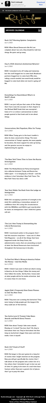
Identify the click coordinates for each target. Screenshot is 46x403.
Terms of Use (14, 402)
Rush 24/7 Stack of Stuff (15, 347)
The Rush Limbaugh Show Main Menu (17, 10)
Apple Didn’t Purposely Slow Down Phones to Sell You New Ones (22, 291)
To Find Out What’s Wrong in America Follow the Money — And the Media (22, 260)
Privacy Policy (25, 402)
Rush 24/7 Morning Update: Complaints (20, 40)
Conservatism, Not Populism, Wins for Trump (23, 128)
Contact (34, 402)
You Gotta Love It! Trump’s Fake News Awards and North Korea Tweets (20, 317)
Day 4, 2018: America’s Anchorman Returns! (22, 64)
